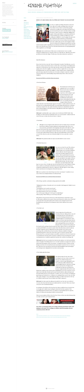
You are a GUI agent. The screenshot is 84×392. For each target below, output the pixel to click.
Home (29, 12)
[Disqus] (55, 336)
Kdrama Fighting (5, 38)
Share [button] (25, 17)
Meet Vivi (63, 12)
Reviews (34, 12)
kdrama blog (26, 29)
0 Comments (50, 17)
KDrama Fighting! (45, 5)
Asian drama (26, 22)
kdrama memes (27, 32)
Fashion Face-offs (49, 12)
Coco (25, 25)
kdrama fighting (27, 30)
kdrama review (27, 35)
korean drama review (28, 38)
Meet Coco (57, 12)
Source (45, 223)
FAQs (67, 12)
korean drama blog (27, 36)
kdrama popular (27, 33)
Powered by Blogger (51, 388)
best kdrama (26, 23)
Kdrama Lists (40, 12)
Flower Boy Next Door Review (55, 315)
